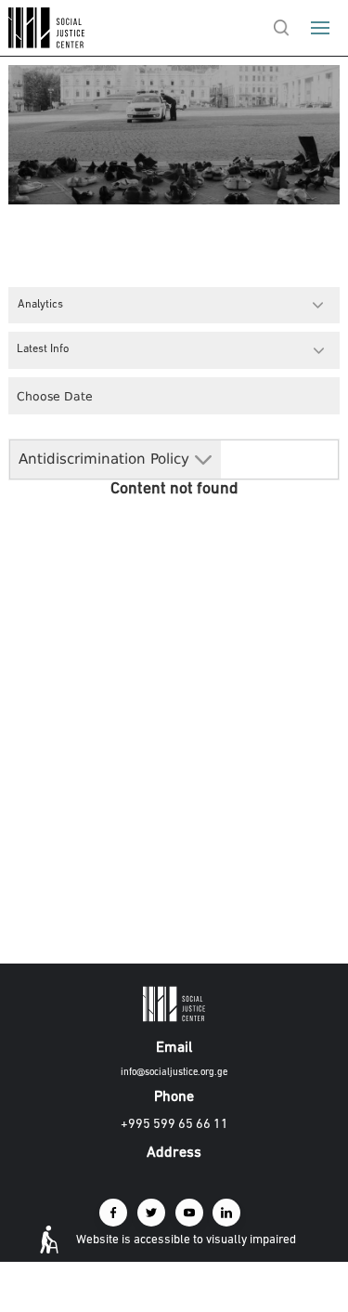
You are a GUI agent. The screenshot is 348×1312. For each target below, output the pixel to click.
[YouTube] (189, 1213)
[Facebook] (113, 1213)
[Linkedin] (226, 1213)
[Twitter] (151, 1213)
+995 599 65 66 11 (174, 1125)
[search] (282, 28)
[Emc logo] (48, 44)
